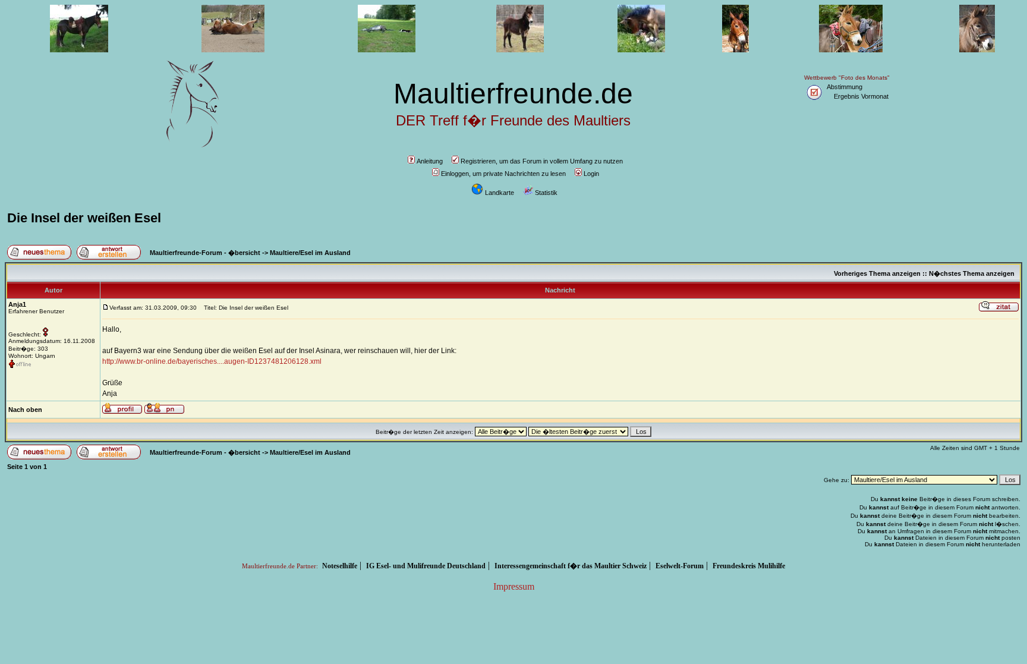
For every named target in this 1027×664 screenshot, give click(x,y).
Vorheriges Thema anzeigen (877, 273)
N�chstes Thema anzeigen (972, 273)
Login (591, 173)
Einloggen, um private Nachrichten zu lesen (503, 173)
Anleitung (430, 161)
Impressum (513, 586)
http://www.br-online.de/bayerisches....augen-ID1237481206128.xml (212, 361)
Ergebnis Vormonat (861, 96)
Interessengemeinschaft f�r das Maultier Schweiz (570, 566)
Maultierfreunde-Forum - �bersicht (205, 252)
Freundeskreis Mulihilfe (749, 566)
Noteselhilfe (339, 566)
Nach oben (25, 409)
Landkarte (499, 192)
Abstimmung (844, 86)
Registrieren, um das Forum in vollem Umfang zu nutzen (542, 161)
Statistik (546, 192)
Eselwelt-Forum (680, 566)
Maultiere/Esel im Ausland (310, 252)
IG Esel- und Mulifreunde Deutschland (426, 566)
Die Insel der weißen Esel (84, 217)
